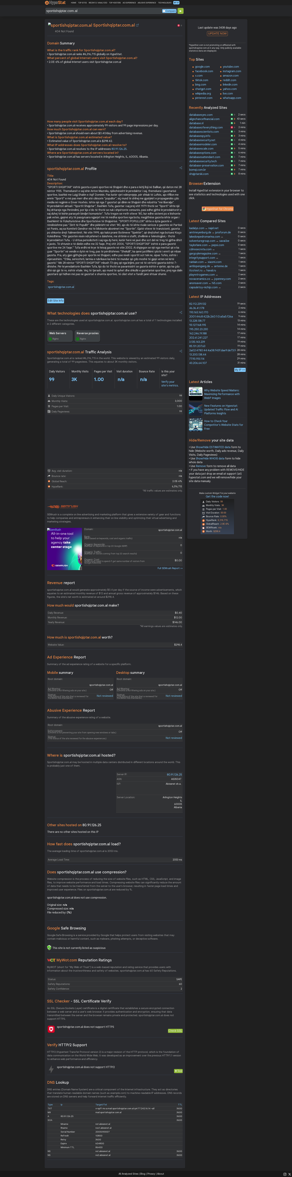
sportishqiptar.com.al (61, 287)
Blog (142, 1173)
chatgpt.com (203, 89)
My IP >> (240, 369)
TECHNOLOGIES (164, 3)
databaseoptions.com (202, 153)
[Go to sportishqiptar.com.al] (137, 25)
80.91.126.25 (119, 149)
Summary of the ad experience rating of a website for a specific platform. (89, 664)
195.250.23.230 (198, 329)
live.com (228, 93)
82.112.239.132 (197, 304)
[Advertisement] (115, 92)
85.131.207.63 (197, 346)
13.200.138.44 (197, 354)
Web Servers (57, 333)
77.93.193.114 (196, 359)
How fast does (84, 844)
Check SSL (175, 1030)
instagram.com (232, 71)
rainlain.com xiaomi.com (205, 262)
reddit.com (229, 80)
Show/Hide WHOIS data (210, 458)
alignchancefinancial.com (204, 119)
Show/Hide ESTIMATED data (213, 447)
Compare (171, 11)
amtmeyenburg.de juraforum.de (210, 232)
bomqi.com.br (197, 169)
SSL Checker (79, 1001)
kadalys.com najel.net (203, 228)
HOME (73, 3)
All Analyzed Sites (128, 1173)
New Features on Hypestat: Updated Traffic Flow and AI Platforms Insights (221, 409)
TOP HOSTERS (115, 3)
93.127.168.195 (197, 325)
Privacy (151, 1173)
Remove (201, 466)
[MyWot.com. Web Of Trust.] (51, 960)
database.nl (196, 123)
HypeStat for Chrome (219, 209)
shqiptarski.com (199, 174)
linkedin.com (230, 84)
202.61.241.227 (198, 337)
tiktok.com (201, 80)
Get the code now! (217, 496)
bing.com (200, 84)
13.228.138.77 (197, 321)
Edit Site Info (56, 300)
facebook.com (204, 71)
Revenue (61, 583)
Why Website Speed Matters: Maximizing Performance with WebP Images (222, 394)
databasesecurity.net (202, 140)
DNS (58, 1082)
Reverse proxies (88, 333)
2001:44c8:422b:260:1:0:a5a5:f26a (211, 316)
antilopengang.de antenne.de (208, 266)
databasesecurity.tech (203, 161)
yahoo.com (230, 89)
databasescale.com (201, 148)
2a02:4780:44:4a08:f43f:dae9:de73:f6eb (214, 350)
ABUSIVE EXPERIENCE (147, 3)
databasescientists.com (204, 131)
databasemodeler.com (203, 144)
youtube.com (231, 66)
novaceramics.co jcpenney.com (210, 279)
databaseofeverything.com (206, 127)
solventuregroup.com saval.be (209, 241)
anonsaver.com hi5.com (205, 283)
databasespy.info (199, 136)
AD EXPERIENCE (129, 3)
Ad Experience (66, 657)
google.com (202, 66)
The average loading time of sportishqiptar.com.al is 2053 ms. (82, 851)
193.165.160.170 (198, 312)
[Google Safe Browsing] (49, 947)
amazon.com (231, 75)
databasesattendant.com (204, 157)
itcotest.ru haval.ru (202, 270)
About (160, 1173)
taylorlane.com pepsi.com (206, 245)
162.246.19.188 (198, 333)
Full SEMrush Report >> (170, 568)
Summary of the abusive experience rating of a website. (79, 717)
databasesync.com (201, 115)
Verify (67, 1045)
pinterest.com (203, 98)
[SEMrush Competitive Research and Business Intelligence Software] (62, 507)
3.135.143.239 (197, 342)
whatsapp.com (232, 98)
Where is (81, 755)
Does (87, 872)
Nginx (56, 338)
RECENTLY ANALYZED (98, 3)
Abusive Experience (71, 710)
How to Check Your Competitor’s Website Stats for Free (223, 425)
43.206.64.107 (198, 363)
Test (179, 1071)
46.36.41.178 (196, 308)
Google (66, 928)
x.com (199, 75)
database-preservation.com (206, 165)
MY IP (176, 3)
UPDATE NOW (217, 33)
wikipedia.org (203, 93)
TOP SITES (82, 3)
